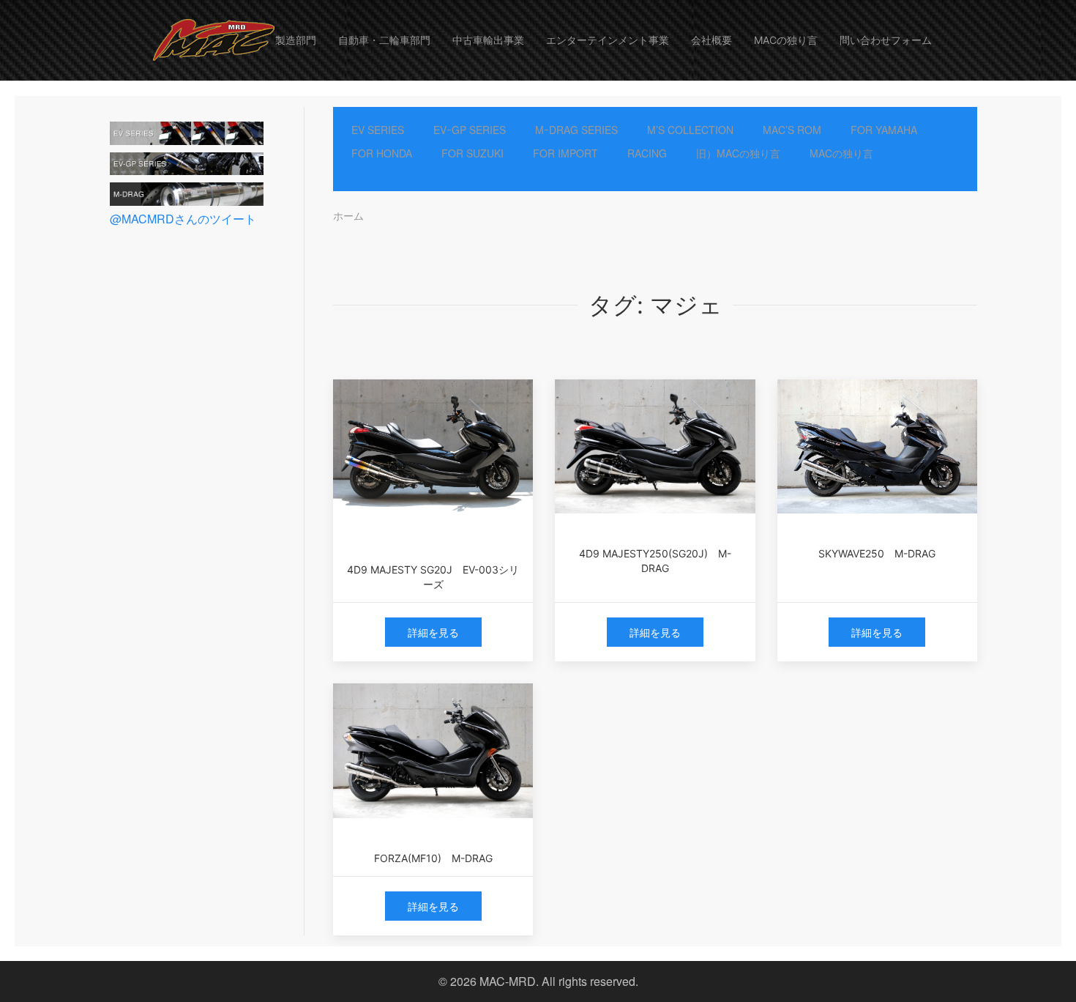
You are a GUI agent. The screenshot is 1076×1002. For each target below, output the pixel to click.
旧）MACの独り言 (738, 153)
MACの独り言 (786, 40)
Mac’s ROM (792, 129)
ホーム (348, 215)
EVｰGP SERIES (469, 129)
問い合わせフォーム (886, 40)
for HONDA (381, 153)
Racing (647, 153)
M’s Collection (690, 129)
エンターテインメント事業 (607, 40)
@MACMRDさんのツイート (183, 218)
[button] (210, 40)
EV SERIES (377, 129)
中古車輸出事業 (488, 40)
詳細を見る (433, 632)
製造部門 (295, 40)
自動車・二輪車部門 (384, 40)
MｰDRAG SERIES (576, 129)
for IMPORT (565, 153)
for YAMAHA (884, 129)
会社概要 (711, 40)
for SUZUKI (472, 153)
